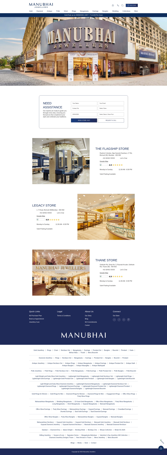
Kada (131, 350)
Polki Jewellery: (36, 371)
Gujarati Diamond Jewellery (50, 424)
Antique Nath (130, 363)
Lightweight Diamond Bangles (71, 388)
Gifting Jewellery (45, 435)
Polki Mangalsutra (77, 371)
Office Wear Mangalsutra (104, 401)
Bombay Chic (92, 430)
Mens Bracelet (93, 352)
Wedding (115, 11)
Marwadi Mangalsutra (107, 404)
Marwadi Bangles (117, 417)
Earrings (95, 11)
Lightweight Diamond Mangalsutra (88, 384)
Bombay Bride (80, 430)
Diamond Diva (55, 430)
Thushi (82, 352)
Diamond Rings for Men (96, 394)
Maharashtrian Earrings (78, 409)
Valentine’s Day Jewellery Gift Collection (114, 435)
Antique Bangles (68, 365)
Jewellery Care (34, 322)
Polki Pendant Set (105, 371)
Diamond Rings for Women (75, 394)
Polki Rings (49, 371)
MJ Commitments (91, 322)
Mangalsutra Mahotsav (89, 435)
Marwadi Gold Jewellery (102, 422)
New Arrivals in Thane (83, 437)
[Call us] (118, 5)
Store (86, 443)
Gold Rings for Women (39, 394)
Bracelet (115, 350)
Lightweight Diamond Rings (46, 386)
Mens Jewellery (99, 437)
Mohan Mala (73, 352)
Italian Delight (67, 430)
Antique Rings (70, 363)
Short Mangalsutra (73, 404)
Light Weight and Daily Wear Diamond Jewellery (56, 384)
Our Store (116, 315)
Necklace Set (65, 350)
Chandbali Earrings (124, 409)
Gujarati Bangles (102, 417)
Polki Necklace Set (61, 371)
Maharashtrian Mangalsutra (44, 401)
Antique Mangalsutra (85, 363)
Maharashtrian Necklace (45, 422)
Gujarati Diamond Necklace (72, 424)
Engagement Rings (113, 394)
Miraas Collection (106, 430)
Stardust (45, 430)
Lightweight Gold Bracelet (126, 378)
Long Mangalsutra (58, 404)
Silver (66, 11)
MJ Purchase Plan (35, 315)
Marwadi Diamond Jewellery (94, 424)
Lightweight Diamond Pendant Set (94, 386)
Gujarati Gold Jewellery (65, 422)
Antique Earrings (100, 363)
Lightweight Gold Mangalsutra (78, 376)
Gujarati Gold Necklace (83, 422)
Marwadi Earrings (109, 409)
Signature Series (73, 435)
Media (79, 443)
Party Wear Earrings (60, 409)
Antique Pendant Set (116, 363)
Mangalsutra (84, 11)
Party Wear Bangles (68, 417)
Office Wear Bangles (51, 417)
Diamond (40, 11)
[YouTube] (114, 319)
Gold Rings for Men (56, 394)
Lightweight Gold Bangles (105, 378)
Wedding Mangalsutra (64, 401)
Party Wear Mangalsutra (123, 401)
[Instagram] (123, 319)
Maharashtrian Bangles (86, 417)
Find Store (133, 5)
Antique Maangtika (82, 365)
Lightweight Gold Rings (124, 376)
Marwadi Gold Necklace (121, 422)
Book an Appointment (36, 319)
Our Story (88, 315)
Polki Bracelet (131, 371)
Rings (74, 11)
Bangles (105, 11)
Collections (126, 11)
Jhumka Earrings (66, 411)
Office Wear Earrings (43, 409)
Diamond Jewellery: (45, 358)
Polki (58, 11)
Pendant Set (97, 350)
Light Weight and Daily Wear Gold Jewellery (50, 376)
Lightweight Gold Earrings (41, 378)
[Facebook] (119, 319)
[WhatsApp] (113, 5)
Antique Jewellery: (38, 363)
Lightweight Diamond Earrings (69, 386)
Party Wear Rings (83, 396)
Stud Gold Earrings (81, 411)
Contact (93, 443)
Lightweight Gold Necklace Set (102, 376)
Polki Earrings (91, 371)
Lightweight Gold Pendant (85, 378)
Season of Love (59, 435)
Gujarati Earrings (94, 409)
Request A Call (111, 120)
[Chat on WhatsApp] (161, 448)
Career (87, 325)
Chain (56, 350)
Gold (30, 11)
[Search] (122, 5)
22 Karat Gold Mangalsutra (84, 401)
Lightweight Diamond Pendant (119, 386)
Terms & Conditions (64, 315)
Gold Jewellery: (39, 350)
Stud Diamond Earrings (99, 411)
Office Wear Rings (129, 394)
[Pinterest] (128, 319)
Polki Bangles (119, 371)
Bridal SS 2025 (120, 430)
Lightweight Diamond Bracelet (95, 388)
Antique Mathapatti (98, 365)
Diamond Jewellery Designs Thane (61, 437)
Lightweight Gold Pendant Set (63, 378)
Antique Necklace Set (54, 363)
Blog (86, 319)
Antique (49, 11)
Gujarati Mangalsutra (90, 404)
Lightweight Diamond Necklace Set (115, 384)
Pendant (124, 350)
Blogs (73, 443)
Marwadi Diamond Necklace (116, 424)
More (136, 11)
